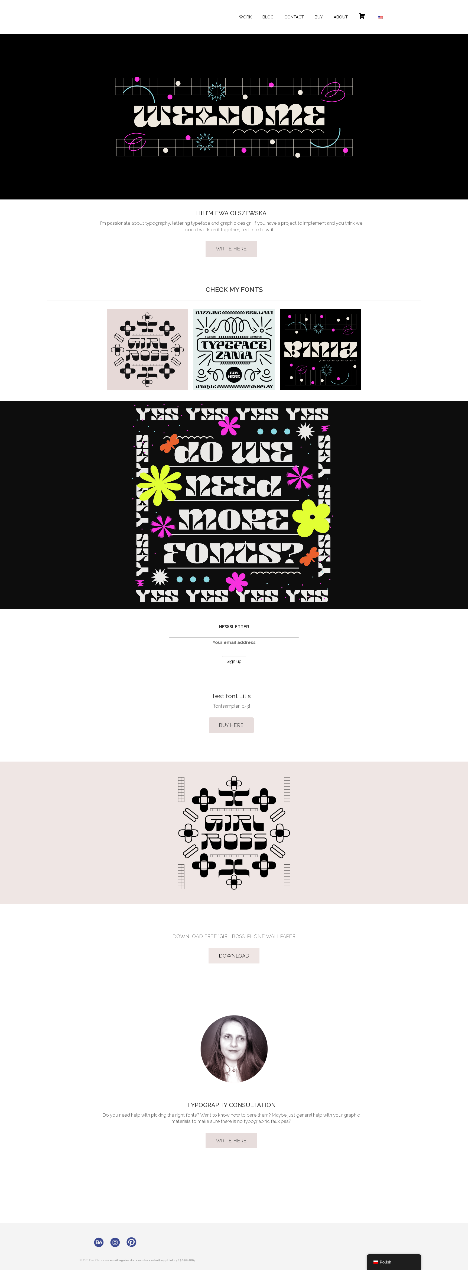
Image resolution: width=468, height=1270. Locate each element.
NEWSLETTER (234, 626)
